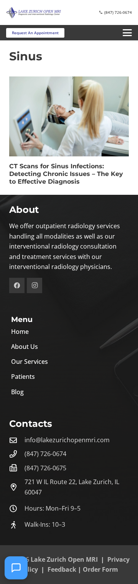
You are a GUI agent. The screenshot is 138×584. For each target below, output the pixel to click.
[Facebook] (17, 285)
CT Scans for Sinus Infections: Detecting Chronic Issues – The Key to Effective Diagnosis (66, 174)
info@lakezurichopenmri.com (67, 440)
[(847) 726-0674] (17, 454)
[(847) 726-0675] (17, 467)
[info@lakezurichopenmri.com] (17, 440)
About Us (24, 346)
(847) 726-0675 (45, 468)
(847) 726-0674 (45, 454)
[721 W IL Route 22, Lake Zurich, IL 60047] (17, 487)
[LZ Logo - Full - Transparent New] (33, 12)
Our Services (29, 361)
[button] (127, 32)
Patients (23, 376)
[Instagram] (34, 285)
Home (20, 331)
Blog (17, 392)
